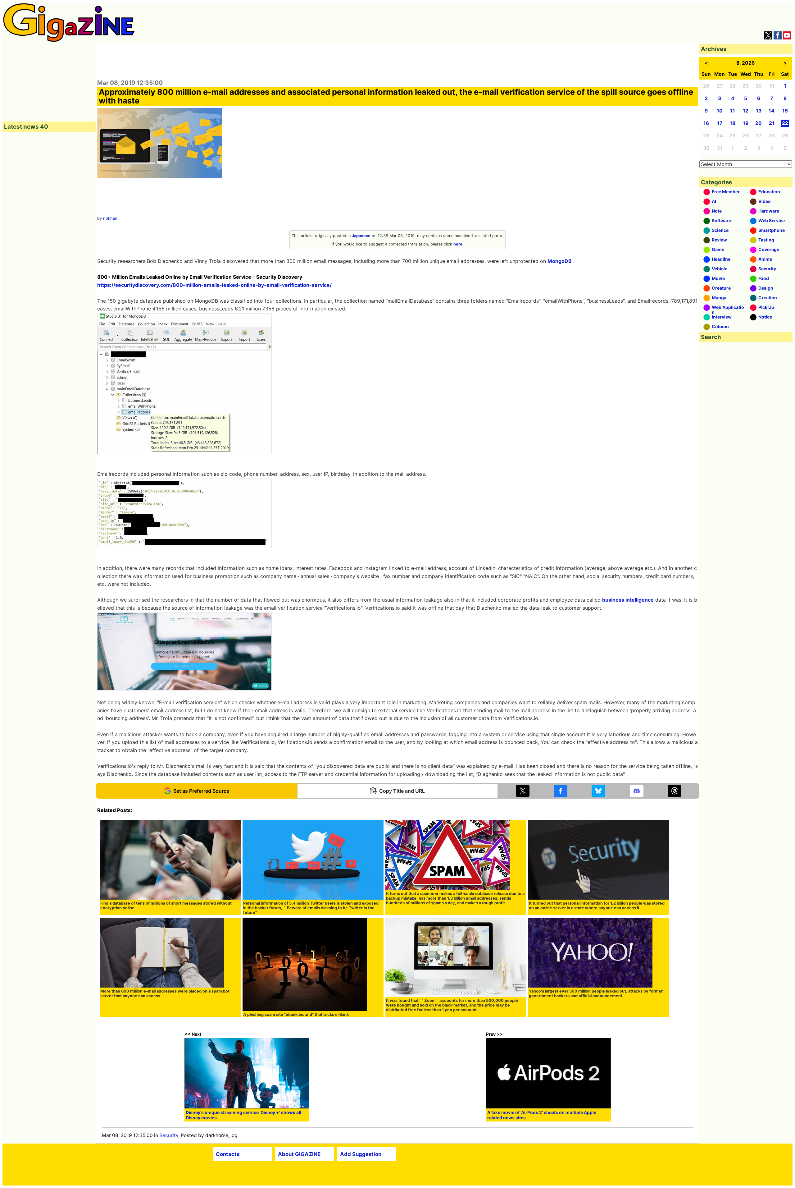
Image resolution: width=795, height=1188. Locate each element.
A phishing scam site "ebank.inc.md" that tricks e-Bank (296, 1014)
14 (772, 111)
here (457, 244)
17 (719, 123)
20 (758, 123)
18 (732, 123)
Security (168, 1135)
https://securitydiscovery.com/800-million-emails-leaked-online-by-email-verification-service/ (214, 285)
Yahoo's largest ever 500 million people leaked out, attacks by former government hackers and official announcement (596, 993)
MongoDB (559, 261)
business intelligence (628, 600)
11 (732, 111)
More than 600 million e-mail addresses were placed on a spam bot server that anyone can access (164, 993)
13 (758, 111)
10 (720, 111)
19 (745, 123)
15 (785, 111)
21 (772, 123)
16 (706, 123)
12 (745, 111)
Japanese (361, 235)
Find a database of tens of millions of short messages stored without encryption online (166, 905)
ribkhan (110, 218)
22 (785, 123)
